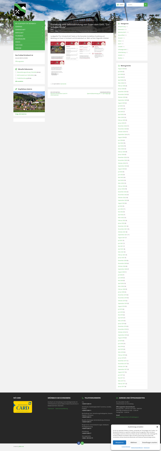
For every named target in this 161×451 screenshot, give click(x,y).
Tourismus (19, 36)
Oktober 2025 (122, 97)
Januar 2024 (121, 154)
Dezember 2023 (122, 157)
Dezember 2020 (122, 260)
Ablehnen (134, 442)
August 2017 (121, 372)
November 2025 (122, 94)
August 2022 (121, 203)
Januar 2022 (121, 223)
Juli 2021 (120, 240)
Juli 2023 (120, 172)
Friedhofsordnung (22, 78)
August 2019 (121, 306)
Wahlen (120, 58)
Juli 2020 (120, 275)
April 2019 (120, 318)
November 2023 (122, 160)
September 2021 (122, 235)
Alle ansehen (19, 81)
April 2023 (120, 180)
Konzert (120, 38)
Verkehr (120, 55)
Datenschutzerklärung (137, 447)
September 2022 (122, 200)
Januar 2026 (121, 88)
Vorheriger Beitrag (105, 92)
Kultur (119, 41)
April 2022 (120, 214)
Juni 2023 (120, 174)
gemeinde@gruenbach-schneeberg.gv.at (127, 417)
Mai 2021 (120, 246)
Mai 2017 (120, 378)
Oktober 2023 (122, 163)
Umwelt (120, 46)
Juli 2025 (120, 106)
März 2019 (121, 320)
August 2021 (121, 237)
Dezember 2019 (122, 295)
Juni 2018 (120, 343)
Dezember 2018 (122, 326)
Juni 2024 (120, 140)
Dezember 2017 (122, 361)
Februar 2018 (121, 355)
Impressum (147, 447)
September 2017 (122, 369)
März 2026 (121, 83)
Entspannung (122, 26)
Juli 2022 (120, 206)
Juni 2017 (120, 375)
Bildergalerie (20, 39)
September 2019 (122, 303)
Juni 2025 (120, 109)
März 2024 (121, 149)
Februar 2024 (121, 152)
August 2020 (121, 272)
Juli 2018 (120, 340)
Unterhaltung (122, 52)
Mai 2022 (120, 212)
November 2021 (122, 229)
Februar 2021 (121, 255)
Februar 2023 (121, 186)
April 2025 (120, 114)
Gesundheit (121, 35)
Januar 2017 (121, 386)
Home (52, 31)
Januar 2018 (121, 358)
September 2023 (122, 166)
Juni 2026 (120, 74)
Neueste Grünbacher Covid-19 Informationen (58, 94)
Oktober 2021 (122, 232)
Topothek (18, 45)
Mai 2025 (120, 111)
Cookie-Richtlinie (126, 446)
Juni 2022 (120, 209)
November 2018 (122, 329)
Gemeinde (63, 84)
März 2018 (121, 352)
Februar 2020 (121, 289)
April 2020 (120, 283)
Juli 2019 (120, 309)
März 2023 (121, 183)
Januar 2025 (121, 123)
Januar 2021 (121, 257)
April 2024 (120, 146)
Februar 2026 (121, 86)
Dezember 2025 (122, 91)
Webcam (18, 48)
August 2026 (121, 68)
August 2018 (121, 338)
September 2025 (122, 100)
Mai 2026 (120, 77)
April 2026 (120, 80)
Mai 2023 (120, 177)
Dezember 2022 (122, 192)
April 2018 (120, 349)
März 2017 (121, 381)
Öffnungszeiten (19, 61)
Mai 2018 (120, 346)
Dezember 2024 (122, 126)
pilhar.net (21, 446)
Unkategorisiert (122, 49)
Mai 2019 (120, 315)
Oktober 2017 (122, 366)
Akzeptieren (120, 442)
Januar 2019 (121, 323)
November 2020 (122, 263)
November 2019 (122, 298)
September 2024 (122, 134)
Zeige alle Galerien (21, 114)
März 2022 (121, 217)
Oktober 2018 (122, 332)
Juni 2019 (120, 312)
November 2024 (122, 129)
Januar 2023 (121, 189)
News (56, 31)
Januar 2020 (121, 292)
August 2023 (121, 169)
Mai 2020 (120, 280)
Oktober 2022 (122, 197)
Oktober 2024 (122, 131)
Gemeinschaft (20, 30)
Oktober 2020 (122, 266)
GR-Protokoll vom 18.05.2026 (25, 75)
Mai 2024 (120, 143)
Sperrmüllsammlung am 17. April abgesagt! (99, 93)
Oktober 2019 (122, 300)
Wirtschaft (19, 33)
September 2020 (122, 269)
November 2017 (122, 363)
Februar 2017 (121, 383)
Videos (17, 42)
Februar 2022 (121, 220)
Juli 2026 (120, 71)
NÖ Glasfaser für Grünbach (25, 23)
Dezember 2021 (122, 226)
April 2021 (120, 249)
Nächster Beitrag (55, 92)
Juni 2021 (120, 243)
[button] (157, 427)
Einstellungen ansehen (149, 442)
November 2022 (122, 194)
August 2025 (121, 103)
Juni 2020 (120, 278)
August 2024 (121, 137)
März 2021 (121, 252)
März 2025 (121, 117)
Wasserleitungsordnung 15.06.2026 (26, 72)
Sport (119, 44)
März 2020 (121, 286)
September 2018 (122, 335)
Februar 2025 (121, 120)
